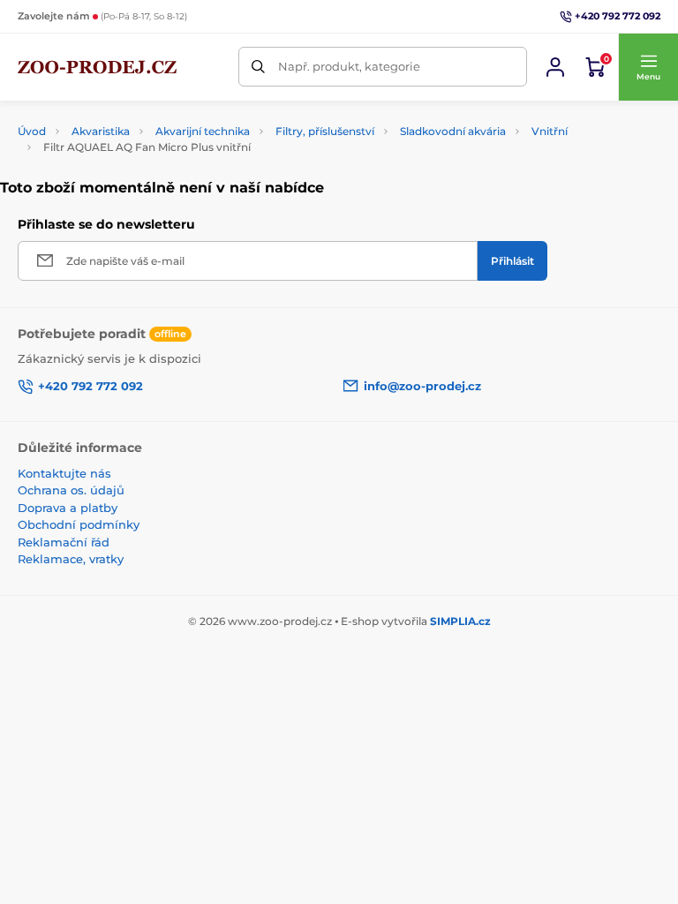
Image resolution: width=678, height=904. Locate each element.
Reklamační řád (63, 542)
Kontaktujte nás (64, 473)
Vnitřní (549, 131)
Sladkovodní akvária (453, 131)
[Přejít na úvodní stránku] (97, 67)
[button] (648, 67)
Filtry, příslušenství (324, 131)
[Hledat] (258, 67)
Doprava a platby (67, 508)
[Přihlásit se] (555, 67)
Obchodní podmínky (78, 524)
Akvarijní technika (202, 131)
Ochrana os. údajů (71, 490)
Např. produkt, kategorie (349, 66)
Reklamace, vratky (71, 559)
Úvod (32, 131)
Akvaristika (101, 131)
